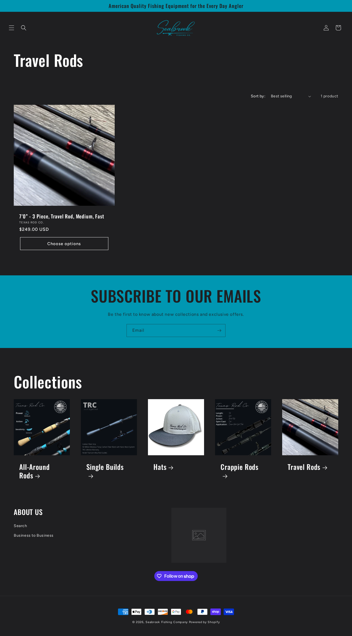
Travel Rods (304, 467)
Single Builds (105, 467)
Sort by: (258, 96)
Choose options (64, 243)
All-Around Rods (34, 471)
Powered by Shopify (204, 622)
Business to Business (34, 535)
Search (20, 525)
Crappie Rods (239, 467)
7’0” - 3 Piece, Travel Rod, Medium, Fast (61, 216)
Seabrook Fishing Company (166, 622)
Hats (159, 467)
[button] (12, 28)
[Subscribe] (219, 330)
